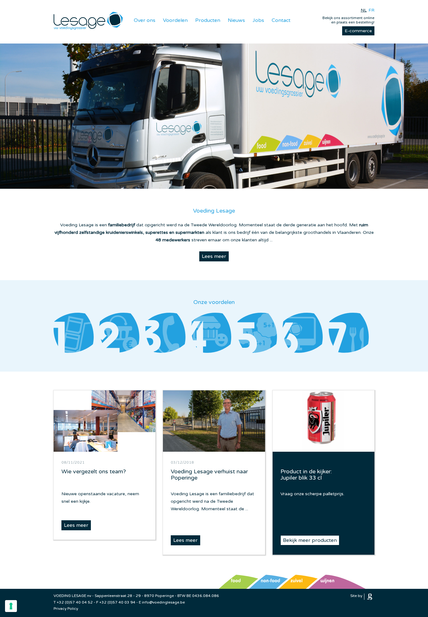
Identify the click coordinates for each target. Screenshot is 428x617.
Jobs (258, 20)
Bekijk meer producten (310, 540)
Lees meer (214, 256)
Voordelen (175, 20)
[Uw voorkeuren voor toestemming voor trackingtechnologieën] (11, 606)
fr (371, 10)
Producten (207, 20)
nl (364, 10)
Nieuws (236, 20)
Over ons (144, 20)
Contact (281, 20)
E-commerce (358, 30)
